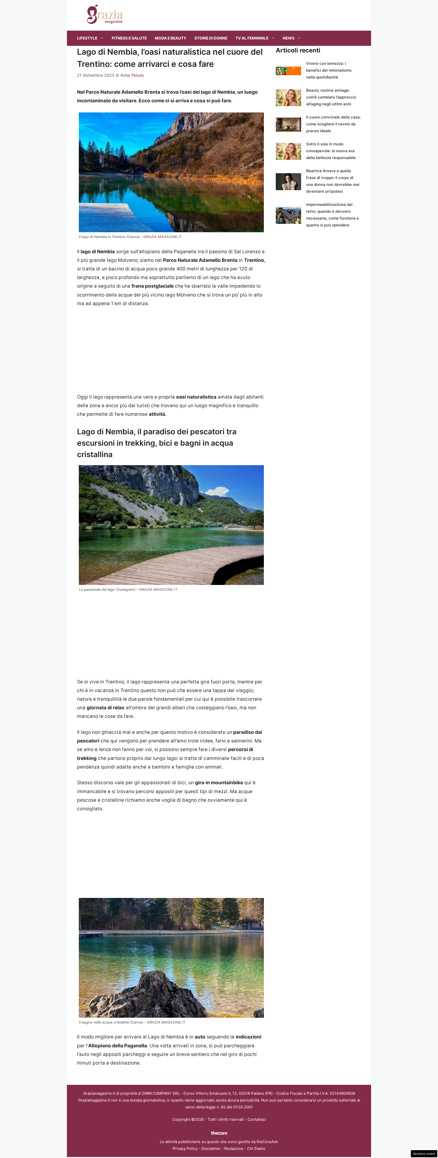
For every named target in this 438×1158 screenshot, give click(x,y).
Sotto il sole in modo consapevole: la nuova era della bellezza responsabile (331, 151)
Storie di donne (210, 38)
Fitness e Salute (129, 38)
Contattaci (257, 1119)
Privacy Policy (185, 1148)
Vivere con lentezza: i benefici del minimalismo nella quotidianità (329, 70)
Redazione (233, 1148)
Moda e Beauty (170, 38)
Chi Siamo (256, 1148)
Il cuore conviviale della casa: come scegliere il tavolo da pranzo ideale (333, 124)
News (289, 38)
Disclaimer (211, 1148)
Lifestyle (87, 38)
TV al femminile (251, 38)
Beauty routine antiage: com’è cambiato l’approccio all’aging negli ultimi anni (331, 97)
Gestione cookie (424, 1153)
